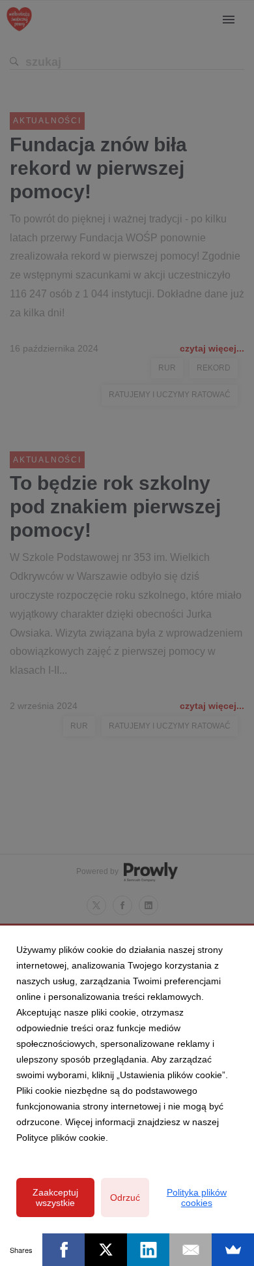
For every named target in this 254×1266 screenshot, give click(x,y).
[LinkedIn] (148, 1249)
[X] (106, 1249)
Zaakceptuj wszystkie (55, 1197)
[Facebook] (63, 1249)
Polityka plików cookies (197, 1197)
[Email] (190, 1249)
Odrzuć (125, 1197)
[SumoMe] (233, 1249)
